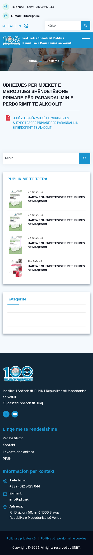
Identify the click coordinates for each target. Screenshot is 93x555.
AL (12, 26)
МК (4, 26)
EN (19, 26)
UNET (76, 548)
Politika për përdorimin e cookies (63, 538)
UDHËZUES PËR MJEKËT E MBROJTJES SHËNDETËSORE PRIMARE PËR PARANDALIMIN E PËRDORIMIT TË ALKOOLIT (45, 123)
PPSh (7, 459)
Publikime (51, 61)
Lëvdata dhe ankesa (18, 452)
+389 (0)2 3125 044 (40, 6)
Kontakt (9, 445)
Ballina (31, 61)
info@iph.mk (31, 15)
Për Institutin (13, 438)
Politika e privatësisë (21, 538)
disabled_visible (25, 25)
